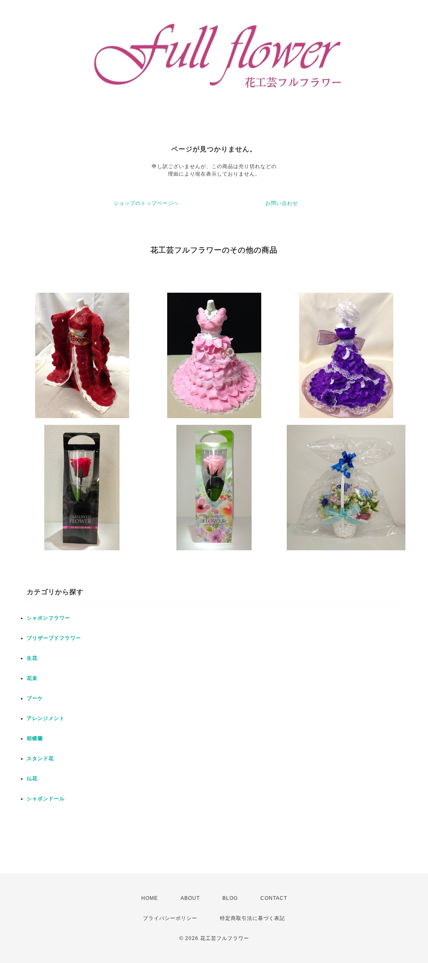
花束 (32, 678)
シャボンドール (46, 799)
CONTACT (273, 898)
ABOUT (190, 898)
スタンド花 (40, 758)
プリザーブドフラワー (54, 638)
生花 (32, 658)
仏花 (32, 779)
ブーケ (35, 698)
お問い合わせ (281, 203)
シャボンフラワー (48, 618)
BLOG (230, 898)
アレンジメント (46, 718)
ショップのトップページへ (146, 203)
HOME (149, 898)
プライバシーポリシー (170, 918)
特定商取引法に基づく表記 (252, 918)
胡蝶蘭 (35, 738)
